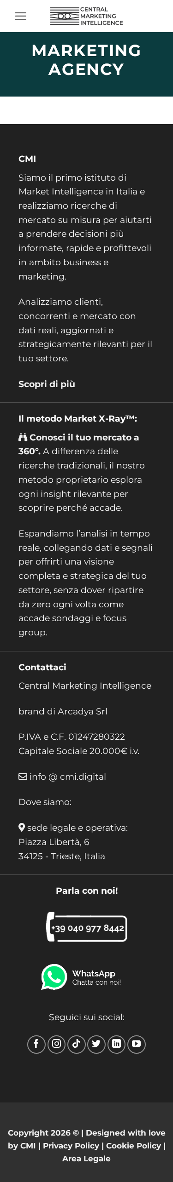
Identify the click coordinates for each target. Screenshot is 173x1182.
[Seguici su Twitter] (96, 1044)
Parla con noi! (87, 890)
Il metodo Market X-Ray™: (77, 418)
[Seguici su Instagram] (57, 1044)
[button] (20, 16)
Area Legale (86, 1158)
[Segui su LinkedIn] (116, 1044)
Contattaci (42, 667)
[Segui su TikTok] (76, 1044)
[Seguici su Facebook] (36, 1044)
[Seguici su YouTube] (136, 1044)
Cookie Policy (133, 1145)
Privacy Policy (71, 1145)
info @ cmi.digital (68, 776)
